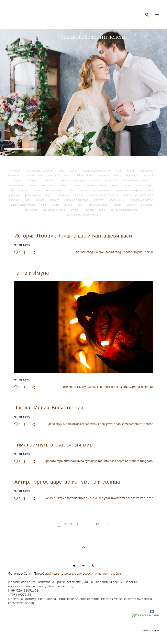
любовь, (81, 252)
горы (115, 185)
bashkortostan (55, 190)
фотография (32, 195)
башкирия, (52, 498)
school (96, 180)
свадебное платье (142, 199)
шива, (80, 461)
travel (37, 190)
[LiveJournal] (156, 611)
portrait (63, 185)
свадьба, (92, 252)
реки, (93, 387)
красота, (50, 461)
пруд (48, 195)
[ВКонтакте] (152, 611)
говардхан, (89, 424)
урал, (107, 498)
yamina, (135, 387)
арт (150, 185)
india (68, 175)
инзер (127, 185)
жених (40, 199)
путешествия (34, 175)
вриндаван (17, 185)
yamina (131, 204)
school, (101, 424)
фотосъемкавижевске (124, 209)
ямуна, (85, 387)
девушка (14, 195)
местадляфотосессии (39, 170)
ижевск (79, 195)
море (150, 190)
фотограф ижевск (54, 209)
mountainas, (106, 461)
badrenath (33, 180)
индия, (68, 387)
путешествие (101, 190)
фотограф (31, 209)
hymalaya (132, 175)
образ (72, 190)
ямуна (68, 204)
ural (11, 190)
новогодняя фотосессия (104, 195)
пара (28, 199)
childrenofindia (84, 175)
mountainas (150, 175)
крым (76, 185)
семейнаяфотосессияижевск (83, 214)
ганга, (77, 387)
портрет (90, 185)
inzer (84, 190)
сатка (73, 170)
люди (32, 185)
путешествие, (76, 498)
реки (81, 204)
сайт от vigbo (151, 630)
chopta (17, 180)
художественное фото (128, 190)
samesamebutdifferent (136, 180)
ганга (55, 204)
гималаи (103, 175)
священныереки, (109, 387)
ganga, (125, 387)
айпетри (24, 190)
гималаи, (70, 461)
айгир (103, 185)
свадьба (14, 199)
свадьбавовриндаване (96, 170)
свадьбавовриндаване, (130, 252)
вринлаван (146, 170)
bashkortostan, (136, 498)
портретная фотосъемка (139, 195)
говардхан (80, 180)
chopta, (120, 461)
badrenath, (132, 461)
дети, (51, 424)
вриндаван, (106, 252)
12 (97, 524)
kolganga (146, 204)
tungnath (49, 180)
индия (130, 170)
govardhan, (113, 424)
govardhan (111, 180)
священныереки (99, 204)
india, (68, 424)
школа (64, 180)
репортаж (47, 185)
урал (139, 185)
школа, (77, 424)
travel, (121, 498)
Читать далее (22, 244)
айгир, (90, 498)
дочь (44, 204)
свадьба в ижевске (77, 199)
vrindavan (53, 175)
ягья (118, 170)
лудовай (15, 170)
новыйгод (63, 195)
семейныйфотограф (23, 204)
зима (61, 170)
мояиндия (14, 175)
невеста (54, 199)
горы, (60, 461)
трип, (63, 498)
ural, (114, 498)
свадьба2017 (117, 199)
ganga (118, 204)
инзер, (99, 498)
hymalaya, (91, 461)
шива (117, 175)
